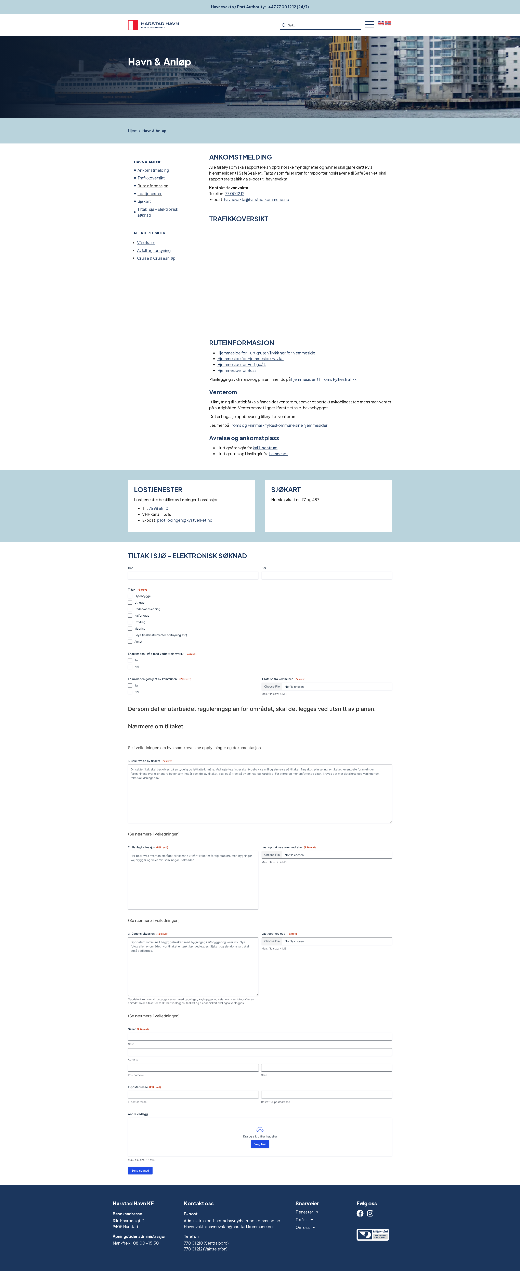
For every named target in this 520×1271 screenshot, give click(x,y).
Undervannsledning (147, 609)
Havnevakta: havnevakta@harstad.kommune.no (228, 1226)
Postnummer (136, 1075)
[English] (381, 23)
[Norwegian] (388, 23)
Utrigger (139, 602)
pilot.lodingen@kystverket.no (184, 520)
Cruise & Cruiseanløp (156, 258)
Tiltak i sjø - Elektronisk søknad (157, 212)
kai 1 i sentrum (265, 447)
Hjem (132, 130)
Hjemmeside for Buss (237, 370)
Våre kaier (146, 242)
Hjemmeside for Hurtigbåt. (241, 364)
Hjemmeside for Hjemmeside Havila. (250, 358)
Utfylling (139, 622)
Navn (131, 1044)
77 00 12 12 (234, 193)
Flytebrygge (142, 596)
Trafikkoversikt (151, 177)
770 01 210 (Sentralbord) (206, 1243)
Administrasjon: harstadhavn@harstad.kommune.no (232, 1220)
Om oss (303, 1227)
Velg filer (260, 1144)
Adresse (133, 1059)
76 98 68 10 (158, 508)
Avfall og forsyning (154, 250)
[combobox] (320, 25)
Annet (138, 641)
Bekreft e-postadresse (275, 1102)
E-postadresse (137, 1102)
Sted (264, 1075)
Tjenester (304, 1212)
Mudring (139, 628)
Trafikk (302, 1220)
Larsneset (278, 453)
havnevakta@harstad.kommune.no (256, 199)
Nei (136, 666)
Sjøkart (144, 201)
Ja (136, 660)
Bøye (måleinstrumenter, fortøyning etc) (160, 635)
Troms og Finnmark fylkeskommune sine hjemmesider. (279, 425)
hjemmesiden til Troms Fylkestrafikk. (324, 379)
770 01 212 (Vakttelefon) (205, 1248)
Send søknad (140, 1170)
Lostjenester (150, 193)
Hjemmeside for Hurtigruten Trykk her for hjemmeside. (266, 352)
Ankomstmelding (153, 170)
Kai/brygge (141, 615)
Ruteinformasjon (153, 185)
